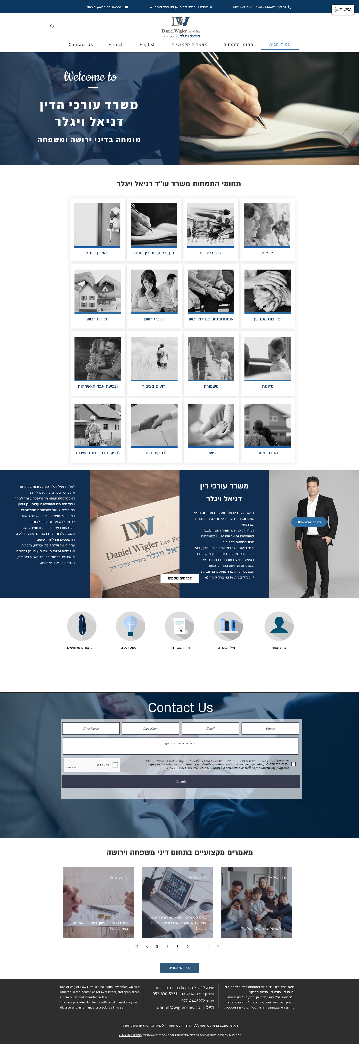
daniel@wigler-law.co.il (180, 1007)
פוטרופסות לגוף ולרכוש (210, 319)
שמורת (210, 386)
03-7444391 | (190, 994)
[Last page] (136, 946)
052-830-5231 (165, 994)
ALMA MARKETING (130, 1035)
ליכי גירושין (153, 319)
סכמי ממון (266, 453)
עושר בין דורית (147, 253)
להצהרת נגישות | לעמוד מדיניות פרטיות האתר (156, 1025)
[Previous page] (208, 946)
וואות (266, 253)
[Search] (52, 27)
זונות (266, 386)
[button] (343, 10)
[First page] (218, 946)
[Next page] (146, 946)
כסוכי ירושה (209, 253)
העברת (167, 253)
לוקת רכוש (96, 319)
